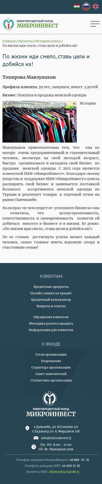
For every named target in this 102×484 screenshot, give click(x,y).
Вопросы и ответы (51, 306)
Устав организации (51, 354)
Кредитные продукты (51, 287)
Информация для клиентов (51, 330)
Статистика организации (51, 380)
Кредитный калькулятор (51, 299)
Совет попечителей (51, 374)
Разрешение (51, 361)
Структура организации (51, 367)
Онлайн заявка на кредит (51, 293)
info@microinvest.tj (56, 438)
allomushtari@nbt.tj (64, 472)
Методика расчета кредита (51, 323)
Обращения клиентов (51, 317)
